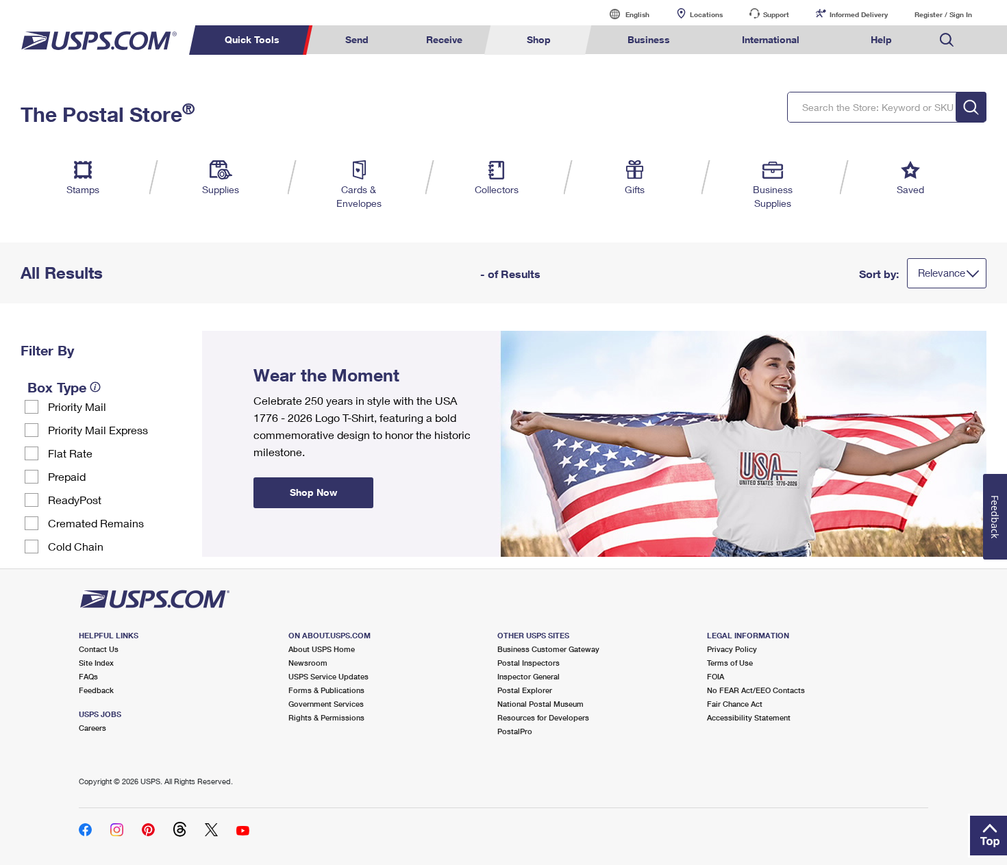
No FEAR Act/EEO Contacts (756, 690)
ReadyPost (74, 499)
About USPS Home (321, 648)
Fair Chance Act (734, 703)
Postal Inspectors (528, 662)
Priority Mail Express (98, 429)
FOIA (715, 676)
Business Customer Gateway (548, 648)
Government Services (326, 703)
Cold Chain (75, 546)
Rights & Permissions (326, 717)
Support (776, 14)
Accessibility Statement (749, 717)
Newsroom (307, 662)
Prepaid (67, 476)
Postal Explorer (524, 690)
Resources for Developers (543, 717)
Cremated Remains (96, 522)
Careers (92, 727)
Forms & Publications (326, 690)
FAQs (88, 676)
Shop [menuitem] (539, 39)
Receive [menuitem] (444, 39)
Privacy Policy (732, 648)
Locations (706, 14)
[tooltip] (95, 386)
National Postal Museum (540, 703)
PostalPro (514, 731)
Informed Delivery (859, 14)
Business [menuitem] (648, 39)
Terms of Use (730, 662)
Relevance (941, 272)
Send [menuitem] (357, 39)
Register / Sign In (943, 14)
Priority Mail (77, 406)
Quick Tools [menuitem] (252, 39)
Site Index (96, 662)
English (623, 14)
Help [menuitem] (881, 39)
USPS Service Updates (328, 676)
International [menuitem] (770, 39)
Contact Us (99, 648)
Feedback (96, 690)
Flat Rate (70, 453)
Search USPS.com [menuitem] (947, 40)
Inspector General (528, 676)
